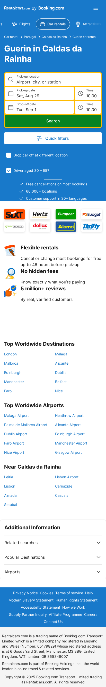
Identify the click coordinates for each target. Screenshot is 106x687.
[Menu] (96, 8)
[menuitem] (21, 24)
